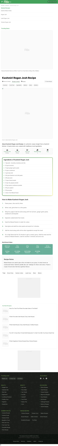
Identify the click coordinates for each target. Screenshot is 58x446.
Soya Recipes (44, 397)
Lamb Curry (28, 273)
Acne (22, 404)
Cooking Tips (12, 378)
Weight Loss (4, 378)
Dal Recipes (43, 399)
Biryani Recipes (25, 416)
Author (34, 441)
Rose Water (24, 389)
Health (3, 385)
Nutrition (36, 85)
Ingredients (18, 85)
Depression (4, 394)
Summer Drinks (5, 417)
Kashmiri (7, 5)
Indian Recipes (24, 411)
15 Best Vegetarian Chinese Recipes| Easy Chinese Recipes (23, 341)
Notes (30, 85)
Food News (20, 378)
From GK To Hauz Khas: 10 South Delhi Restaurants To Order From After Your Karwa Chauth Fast (31, 333)
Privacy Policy (16, 441)
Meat (34, 273)
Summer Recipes (6, 413)
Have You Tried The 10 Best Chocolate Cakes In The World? (23, 308)
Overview (5, 85)
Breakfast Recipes (25, 420)
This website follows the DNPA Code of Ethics (29, 435)
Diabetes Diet (5, 389)
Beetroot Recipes (45, 404)
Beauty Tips (24, 401)
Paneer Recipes (44, 392)
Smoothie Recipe (6, 427)
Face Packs (24, 399)
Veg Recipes (43, 385)
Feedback (29, 441)
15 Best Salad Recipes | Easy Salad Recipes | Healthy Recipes (23, 324)
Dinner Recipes (44, 387)
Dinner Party (10, 273)
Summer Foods (5, 415)
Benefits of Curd (6, 420)
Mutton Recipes (44, 413)
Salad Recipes (44, 389)
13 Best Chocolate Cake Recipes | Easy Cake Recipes (22, 316)
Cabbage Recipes (45, 401)
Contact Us (40, 441)
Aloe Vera (23, 387)
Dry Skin (23, 394)
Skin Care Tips (5, 422)
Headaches (4, 404)
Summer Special (6, 411)
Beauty (22, 385)
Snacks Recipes (44, 406)
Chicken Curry (35, 413)
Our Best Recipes (7, 305)
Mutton (40, 273)
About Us (23, 441)
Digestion (4, 401)
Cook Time (11, 85)
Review (24, 81)
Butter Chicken (34, 416)
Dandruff (23, 397)
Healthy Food (5, 399)
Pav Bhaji (34, 420)
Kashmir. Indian (19, 273)
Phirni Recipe (5, 429)
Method (25, 85)
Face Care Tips (5, 425)
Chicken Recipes (25, 413)
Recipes (3, 5)
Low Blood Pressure (7, 397)
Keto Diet (4, 392)
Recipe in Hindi (16, 81)
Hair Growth (24, 392)
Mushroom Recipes (45, 394)
